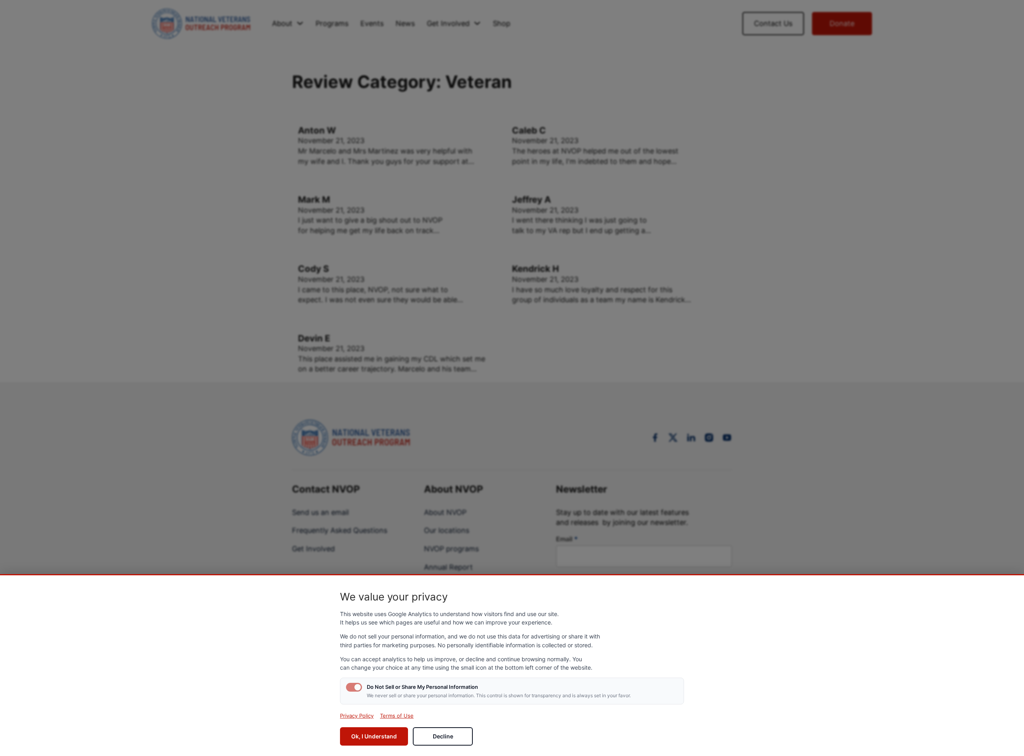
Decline (443, 736)
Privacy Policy (357, 715)
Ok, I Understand (374, 736)
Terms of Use (397, 715)
